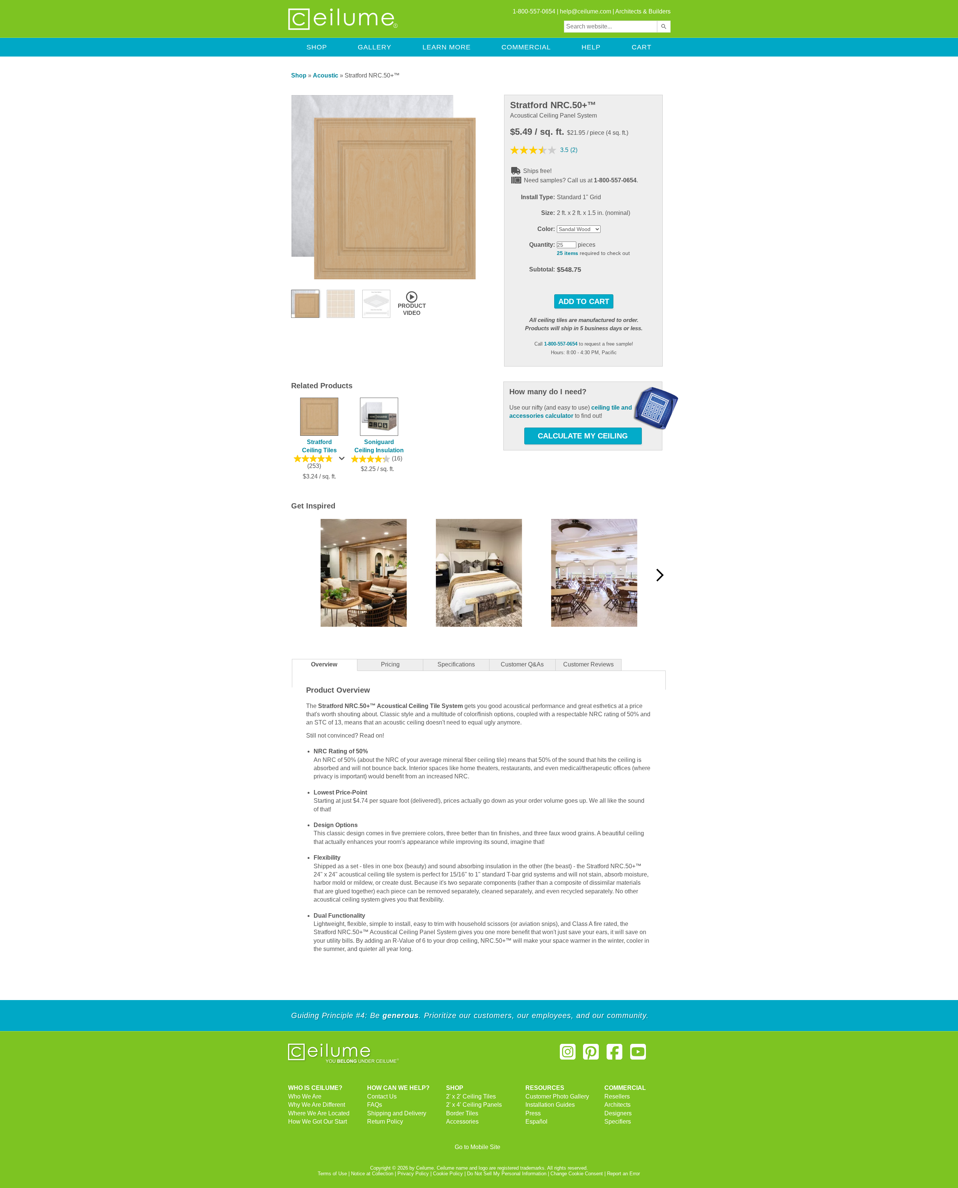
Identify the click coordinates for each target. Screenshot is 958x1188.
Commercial (526, 47)
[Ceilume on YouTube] (638, 1055)
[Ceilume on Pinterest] (591, 1055)
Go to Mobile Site (477, 1147)
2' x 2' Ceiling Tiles (471, 1096)
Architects (617, 1105)
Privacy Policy (413, 1173)
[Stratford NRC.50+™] (383, 277)
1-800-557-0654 (560, 344)
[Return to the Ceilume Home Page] (343, 28)
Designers (618, 1113)
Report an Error (623, 1173)
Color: (546, 229)
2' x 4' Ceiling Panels (474, 1105)
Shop (316, 47)
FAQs (374, 1105)
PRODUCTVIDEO (412, 309)
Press (533, 1113)
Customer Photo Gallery (557, 1096)
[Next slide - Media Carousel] (659, 575)
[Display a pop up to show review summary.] (342, 460)
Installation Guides (550, 1105)
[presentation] (456, 665)
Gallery (374, 47)
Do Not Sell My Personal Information (506, 1173)
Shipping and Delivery (396, 1113)
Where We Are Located (319, 1113)
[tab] (324, 665)
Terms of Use (332, 1173)
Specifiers (617, 1121)
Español (536, 1121)
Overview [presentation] (324, 664)
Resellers (617, 1096)
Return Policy (385, 1121)
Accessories (462, 1121)
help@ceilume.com (585, 11)
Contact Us (382, 1096)
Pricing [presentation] (390, 664)
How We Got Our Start (317, 1121)
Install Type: (538, 197)
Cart (642, 47)
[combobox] (610, 27)
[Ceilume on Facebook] (614, 1055)
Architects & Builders (643, 11)
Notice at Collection (372, 1173)
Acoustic (325, 75)
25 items (567, 253)
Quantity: (542, 244)
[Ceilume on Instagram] (567, 1055)
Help (591, 47)
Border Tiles (462, 1113)
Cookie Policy (448, 1173)
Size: (548, 213)
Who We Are (304, 1096)
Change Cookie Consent (576, 1173)
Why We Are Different (316, 1105)
